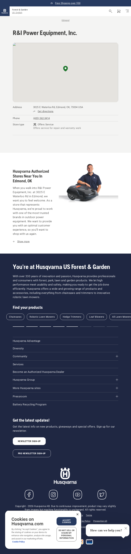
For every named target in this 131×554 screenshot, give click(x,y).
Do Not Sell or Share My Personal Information (67, 534)
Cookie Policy (18, 542)
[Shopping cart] (119, 11)
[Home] (5, 11)
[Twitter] (102, 494)
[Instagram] (53, 494)
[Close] (77, 514)
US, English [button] (17, 12)
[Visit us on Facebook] (29, 494)
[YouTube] (77, 494)
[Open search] (110, 11)
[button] (65, 69)
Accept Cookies (66, 521)
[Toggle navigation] (127, 11)
